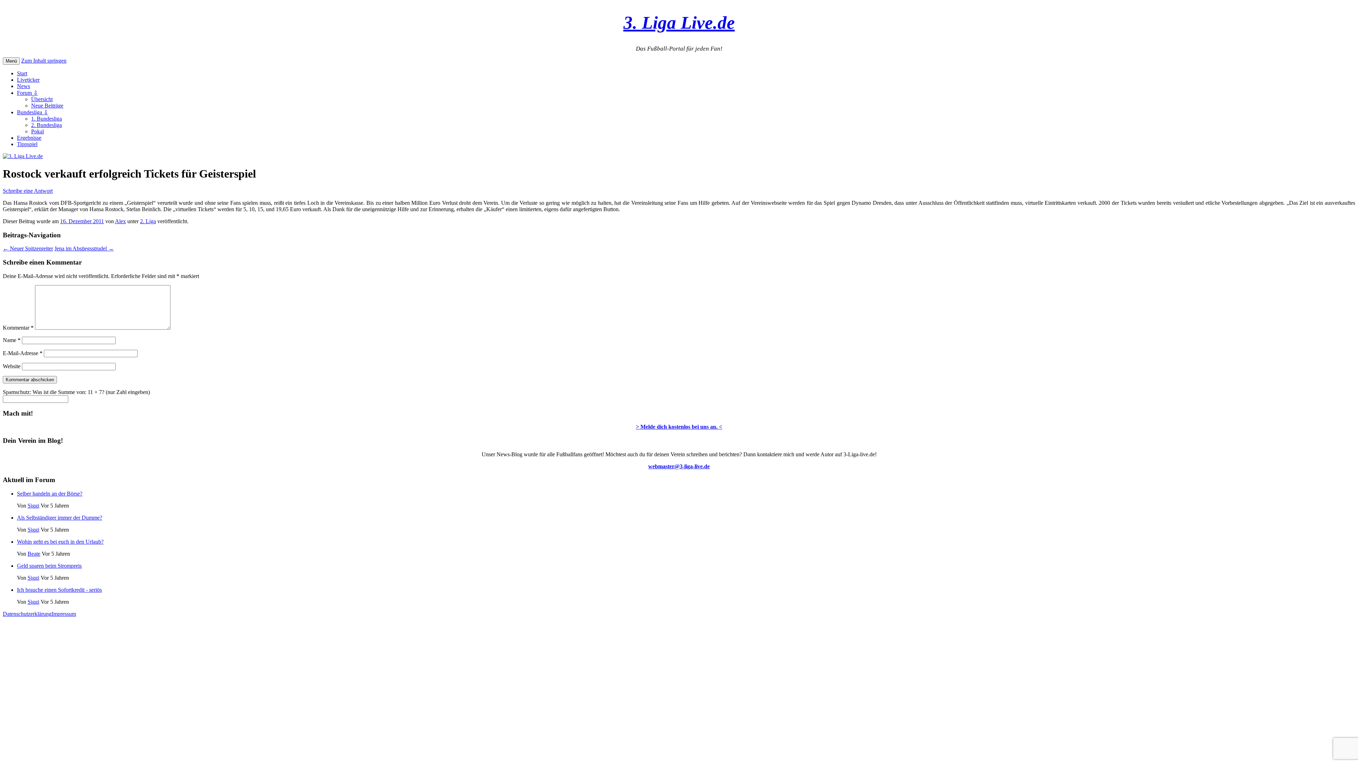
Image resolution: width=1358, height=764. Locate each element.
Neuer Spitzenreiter (28, 248)
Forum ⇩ (27, 93)
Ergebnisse (29, 138)
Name (12, 340)
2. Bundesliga (46, 125)
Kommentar (18, 328)
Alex (120, 221)
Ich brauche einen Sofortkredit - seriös (59, 590)
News (23, 86)
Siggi (33, 506)
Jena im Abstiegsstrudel (84, 248)
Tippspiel (27, 144)
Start (22, 73)
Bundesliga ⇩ (32, 112)
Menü (11, 61)
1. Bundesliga (46, 119)
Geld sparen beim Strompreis (49, 566)
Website (12, 366)
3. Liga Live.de (679, 22)
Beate (34, 554)
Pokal (37, 131)
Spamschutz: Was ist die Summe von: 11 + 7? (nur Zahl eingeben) (76, 392)
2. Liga (148, 221)
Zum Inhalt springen (43, 61)
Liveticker (28, 80)
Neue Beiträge (47, 106)
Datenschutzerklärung (27, 614)
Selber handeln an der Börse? (49, 494)
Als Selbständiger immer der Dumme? (59, 518)
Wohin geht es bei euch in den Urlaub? (60, 542)
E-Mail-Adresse (22, 353)
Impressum (64, 614)
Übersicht (42, 99)
